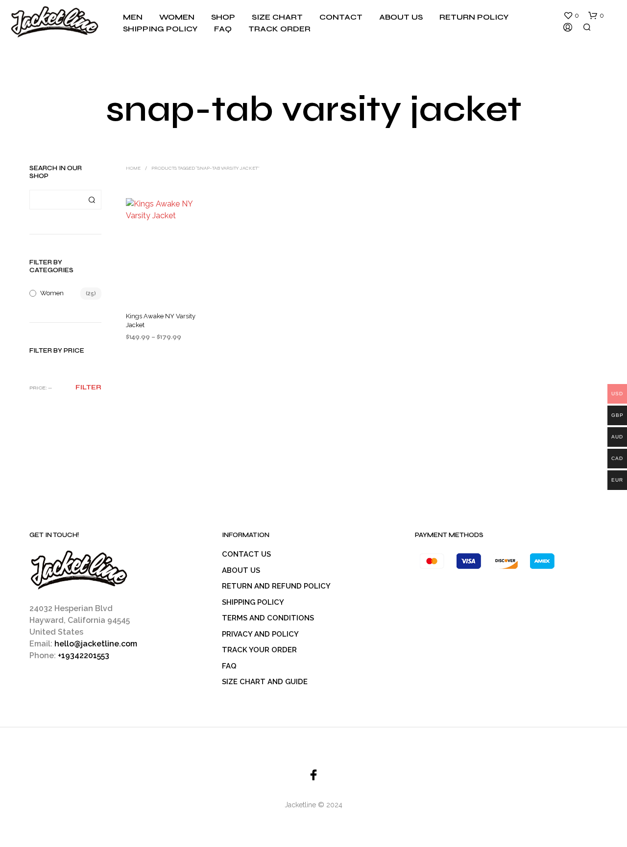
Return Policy (473, 17)
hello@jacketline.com (95, 643)
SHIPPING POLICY (253, 602)
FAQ (223, 28)
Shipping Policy (160, 28)
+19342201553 (83, 655)
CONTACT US (246, 554)
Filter (88, 387)
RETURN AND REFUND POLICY (276, 586)
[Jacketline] (313, 775)
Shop (223, 17)
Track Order (279, 28)
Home (133, 168)
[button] (571, 16)
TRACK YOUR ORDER (259, 649)
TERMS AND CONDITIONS (268, 618)
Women (176, 17)
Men (133, 17)
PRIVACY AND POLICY (260, 634)
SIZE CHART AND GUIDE (265, 681)
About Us (401, 17)
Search (91, 199)
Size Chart (277, 17)
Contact (340, 17)
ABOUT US (241, 570)
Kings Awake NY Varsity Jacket (160, 320)
